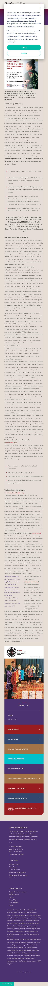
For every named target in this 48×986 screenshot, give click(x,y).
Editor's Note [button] (13, 729)
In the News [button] (13, 739)
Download (24, 705)
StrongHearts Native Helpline (18, 875)
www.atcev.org (36, 533)
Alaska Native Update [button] (17, 788)
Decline (24, 53)
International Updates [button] (17, 798)
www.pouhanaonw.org (31, 582)
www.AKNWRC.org (10, 443)
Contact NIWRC (13, 903)
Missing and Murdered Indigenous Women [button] (22, 809)
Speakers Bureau (14, 870)
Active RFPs (12, 900)
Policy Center (13, 867)
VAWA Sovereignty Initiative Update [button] (22, 778)
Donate (11, 905)
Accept (24, 47)
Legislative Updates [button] (16, 769)
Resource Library (14, 864)
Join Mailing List (14, 895)
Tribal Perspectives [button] (16, 759)
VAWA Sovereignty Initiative (17, 872)
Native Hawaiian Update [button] (18, 749)
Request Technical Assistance (18, 892)
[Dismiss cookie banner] (40, 8)
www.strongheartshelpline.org (14, 493)
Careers (11, 897)
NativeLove (12, 878)
